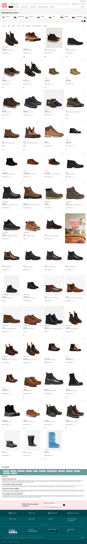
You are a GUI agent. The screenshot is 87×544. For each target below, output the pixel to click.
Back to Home (17, 6)
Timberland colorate (42, 471)
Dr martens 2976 (14, 473)
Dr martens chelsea (61, 471)
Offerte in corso (22, 537)
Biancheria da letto (24, 6)
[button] (84, 4)
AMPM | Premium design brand (43, 6)
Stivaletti (14, 10)
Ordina (4, 25)
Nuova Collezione (33, 6)
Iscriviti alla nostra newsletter (49, 503)
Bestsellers (52, 6)
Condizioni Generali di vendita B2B (15, 537)
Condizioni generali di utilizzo (40, 537)
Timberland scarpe (29, 471)
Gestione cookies (33, 537)
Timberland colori (6, 471)
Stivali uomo (35, 471)
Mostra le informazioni (43, 524)
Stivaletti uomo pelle (21, 471)
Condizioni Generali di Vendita (5, 537)
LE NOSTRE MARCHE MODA (70, 520)
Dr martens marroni (69, 471)
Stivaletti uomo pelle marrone (52, 471)
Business (82, 6)
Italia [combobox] (83, 537)
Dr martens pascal (77, 471)
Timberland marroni (6, 473)
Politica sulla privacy (27, 537)
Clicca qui (53, 507)
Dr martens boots (13, 471)
